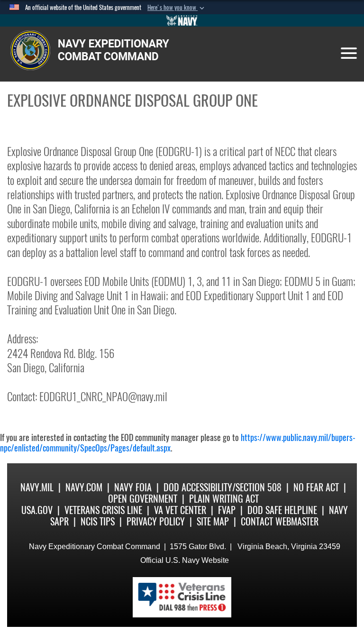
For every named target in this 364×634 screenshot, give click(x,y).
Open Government (142, 498)
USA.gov (37, 510)
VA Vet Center (180, 510)
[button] (176, 7)
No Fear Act (316, 487)
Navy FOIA (133, 487)
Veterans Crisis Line (103, 510)
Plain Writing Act (224, 498)
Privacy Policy (156, 521)
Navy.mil (37, 487)
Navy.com (83, 487)
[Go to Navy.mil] (182, 20)
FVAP (227, 510)
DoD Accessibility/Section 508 (223, 487)
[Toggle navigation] (349, 53)
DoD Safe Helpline (282, 510)
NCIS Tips (98, 521)
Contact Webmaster (279, 521)
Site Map (213, 521)
